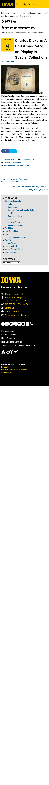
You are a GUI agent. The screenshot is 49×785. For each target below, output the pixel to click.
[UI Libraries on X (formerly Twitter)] (11, 325)
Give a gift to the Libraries (16, 315)
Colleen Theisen (10, 61)
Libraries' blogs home (37, 13)
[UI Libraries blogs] (31, 325)
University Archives (15, 216)
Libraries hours (7, 331)
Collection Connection (12, 163)
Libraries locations (9, 334)
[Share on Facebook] (5, 151)
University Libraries (25, 4)
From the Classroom (16, 222)
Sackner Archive (14, 207)
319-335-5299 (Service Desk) (18, 304)
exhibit (26, 166)
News (7, 234)
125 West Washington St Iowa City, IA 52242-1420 (16, 299)
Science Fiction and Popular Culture (21, 210)
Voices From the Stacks (14, 249)
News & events (8, 338)
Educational (9, 219)
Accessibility (6, 372)
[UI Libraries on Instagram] (3, 325)
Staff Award (12, 243)
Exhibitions (9, 228)
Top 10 (10, 213)
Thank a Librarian (12, 311)
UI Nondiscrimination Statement (14, 370)
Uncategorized (11, 246)
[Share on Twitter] (13, 151)
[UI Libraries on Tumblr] (19, 325)
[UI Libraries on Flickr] (27, 325)
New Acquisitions (12, 231)
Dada (10, 204)
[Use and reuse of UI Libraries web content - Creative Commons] (9, 353)
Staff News (9, 240)
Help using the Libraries (11, 342)
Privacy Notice (6, 367)
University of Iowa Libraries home (14, 13)
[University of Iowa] (7, 4)
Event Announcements (17, 237)
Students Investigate (16, 225)
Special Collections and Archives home (16, 16)
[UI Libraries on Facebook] (7, 325)
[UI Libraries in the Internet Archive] (3, 353)
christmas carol (10, 166)
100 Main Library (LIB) (14, 294)
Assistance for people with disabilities (18, 345)
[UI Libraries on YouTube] (23, 325)
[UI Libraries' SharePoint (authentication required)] (16, 353)
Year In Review (11, 252)
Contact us (9, 308)
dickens (20, 166)
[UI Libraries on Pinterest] (15, 325)
